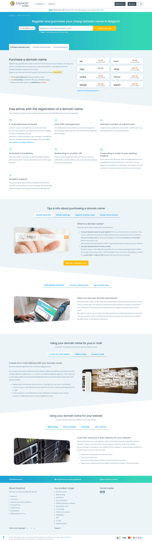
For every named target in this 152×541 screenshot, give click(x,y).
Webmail (121, 4)
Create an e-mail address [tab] (60, 354)
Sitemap (63, 537)
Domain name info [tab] (43, 215)
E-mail (58, 521)
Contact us (14, 499)
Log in (132, 4)
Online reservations (63, 512)
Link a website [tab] (101, 427)
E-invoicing (60, 509)
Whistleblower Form (18, 514)
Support (51, 4)
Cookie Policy (15, 508)
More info (100, 10)
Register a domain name (76, 263)
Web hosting (60, 495)
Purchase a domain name (20, 47)
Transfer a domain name (41, 47)
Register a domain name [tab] (85, 215)
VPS (57, 518)
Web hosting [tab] (53, 427)
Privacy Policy (15, 505)
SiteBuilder (60, 515)
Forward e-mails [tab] (97, 354)
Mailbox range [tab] (80, 354)
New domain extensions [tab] (54, 285)
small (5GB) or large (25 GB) (93, 255)
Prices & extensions (60, 47)
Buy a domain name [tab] (101, 285)
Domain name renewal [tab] (109, 215)
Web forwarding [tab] (69, 427)
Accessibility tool (62, 506)
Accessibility (15, 511)
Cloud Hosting (61, 523)
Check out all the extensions (87, 91)
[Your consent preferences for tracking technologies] (4, 537)
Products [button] (40, 4)
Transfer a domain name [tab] (79, 285)
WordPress (60, 497)
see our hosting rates (89, 238)
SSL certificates (61, 500)
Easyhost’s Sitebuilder (132, 238)
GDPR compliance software (65, 503)
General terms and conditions (21, 502)
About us (14, 496)
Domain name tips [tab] (63, 215)
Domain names (61, 492)
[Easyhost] (20, 4)
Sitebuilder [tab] (85, 427)
